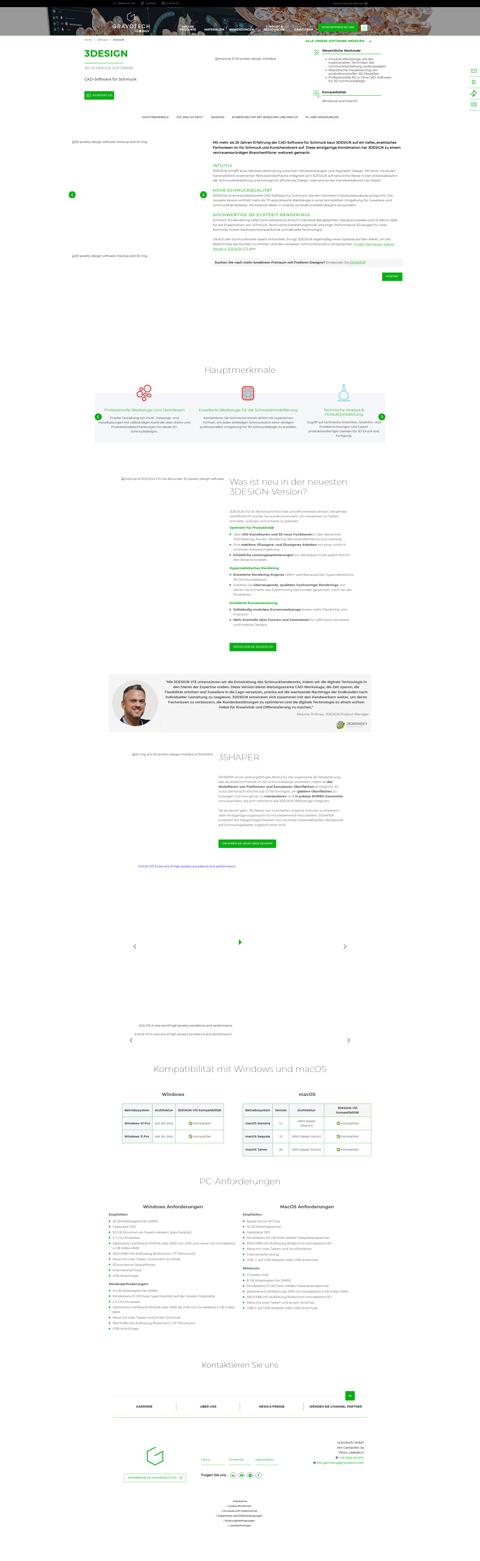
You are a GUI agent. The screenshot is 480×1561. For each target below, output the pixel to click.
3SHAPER (217, 117)
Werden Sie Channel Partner (335, 1406)
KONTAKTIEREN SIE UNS (338, 27)
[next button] (382, 416)
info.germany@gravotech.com (340, 1462)
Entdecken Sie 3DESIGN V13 (253, 647)
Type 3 (205, 1460)
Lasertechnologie (240, 1525)
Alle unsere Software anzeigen (335, 41)
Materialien (214, 29)
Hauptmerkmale (155, 117)
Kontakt (392, 276)
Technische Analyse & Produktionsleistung (344, 412)
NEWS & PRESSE (272, 1406)
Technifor (235, 1460)
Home (88, 40)
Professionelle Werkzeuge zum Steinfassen (144, 410)
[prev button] (98, 416)
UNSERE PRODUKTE (188, 28)
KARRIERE (144, 1406)
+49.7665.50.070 (351, 1457)
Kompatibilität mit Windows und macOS (265, 117)
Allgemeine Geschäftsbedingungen (240, 1516)
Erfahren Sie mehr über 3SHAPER (247, 843)
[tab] (240, 1040)
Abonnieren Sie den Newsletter (152, 1478)
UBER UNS (208, 1406)
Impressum (240, 1501)
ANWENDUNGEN (241, 29)
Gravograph (264, 1460)
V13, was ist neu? (189, 117)
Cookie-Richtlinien (240, 1506)
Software (102, 40)
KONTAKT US (102, 95)
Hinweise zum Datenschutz (240, 1511)
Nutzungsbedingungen (240, 1521)
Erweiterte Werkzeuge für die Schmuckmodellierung (248, 410)
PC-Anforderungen (321, 117)
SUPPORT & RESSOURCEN (274, 28)
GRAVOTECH (303, 29)
